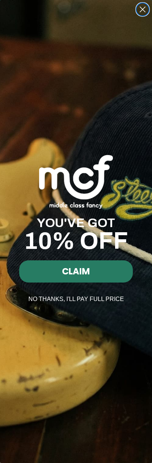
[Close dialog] (142, 9)
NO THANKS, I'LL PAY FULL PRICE (76, 299)
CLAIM (76, 271)
